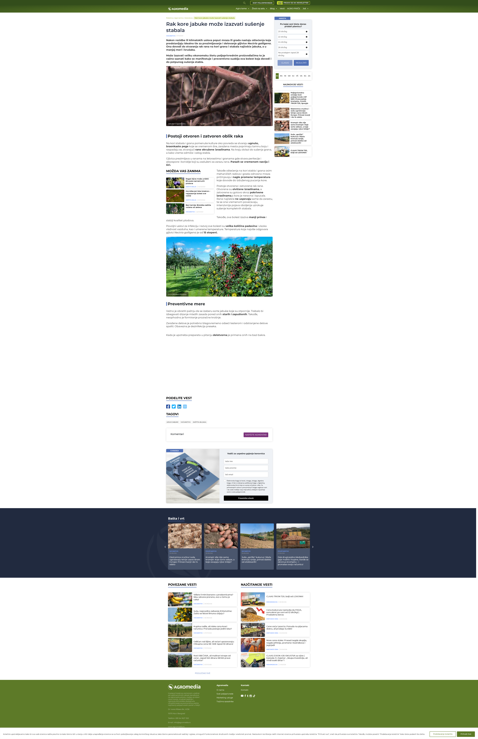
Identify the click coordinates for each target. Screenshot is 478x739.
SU (293, 76)
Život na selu (258, 9)
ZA (309, 76)
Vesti (282, 9)
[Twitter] (174, 406)
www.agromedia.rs (176, 727)
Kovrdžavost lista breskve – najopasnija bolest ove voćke (198, 193)
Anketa (282, 18)
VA (301, 76)
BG (277, 76)
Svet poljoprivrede (262, 3)
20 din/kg (282, 31)
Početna (169, 18)
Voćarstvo (188, 18)
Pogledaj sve (202, 673)
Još (304, 9)
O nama (220, 690)
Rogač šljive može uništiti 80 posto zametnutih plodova (197, 181)
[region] (239, 733)
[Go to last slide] (165, 547)
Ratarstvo (174, 551)
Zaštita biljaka (199, 422)
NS (281, 76)
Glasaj (285, 63)
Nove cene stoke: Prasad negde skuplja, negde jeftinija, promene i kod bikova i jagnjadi (286, 642)
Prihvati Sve (466, 734)
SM (289, 76)
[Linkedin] (179, 406)
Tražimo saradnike (225, 701)
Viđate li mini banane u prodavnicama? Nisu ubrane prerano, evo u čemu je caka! (213, 597)
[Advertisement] (219, 365)
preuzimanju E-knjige (249, 487)
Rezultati (301, 63)
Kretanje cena (272, 619)
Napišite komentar (256, 435)
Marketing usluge (225, 697)
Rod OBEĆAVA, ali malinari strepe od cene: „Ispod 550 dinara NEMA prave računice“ (212, 658)
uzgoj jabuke (172, 422)
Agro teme (241, 9)
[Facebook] (168, 406)
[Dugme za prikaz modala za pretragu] (244, 3)
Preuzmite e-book (246, 498)
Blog (272, 9)
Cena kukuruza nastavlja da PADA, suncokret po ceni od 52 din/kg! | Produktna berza (284, 612)
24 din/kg (282, 42)
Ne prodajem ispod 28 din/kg (288, 54)
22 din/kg (282, 37)
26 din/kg (282, 47)
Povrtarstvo (211, 551)
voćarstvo (186, 422)
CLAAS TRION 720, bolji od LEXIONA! (284, 596)
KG (305, 76)
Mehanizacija (271, 602)
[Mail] (185, 406)
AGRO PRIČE (293, 9)
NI (285, 76)
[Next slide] (313, 547)
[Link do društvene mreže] (242, 695)
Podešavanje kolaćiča (442, 734)
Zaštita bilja (191, 187)
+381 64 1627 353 (182, 718)
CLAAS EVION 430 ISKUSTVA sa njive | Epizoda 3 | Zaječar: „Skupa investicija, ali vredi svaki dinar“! (287, 658)
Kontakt (244, 690)
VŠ (297, 76)
